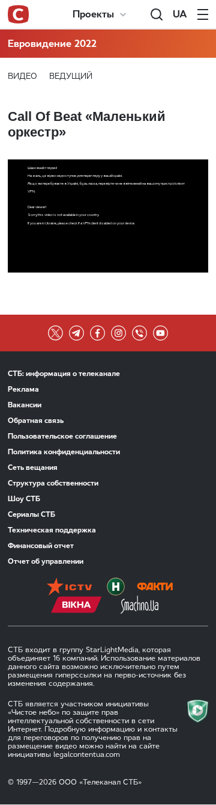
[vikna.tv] (76, 605)
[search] (157, 14)
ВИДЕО (22, 76)
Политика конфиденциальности (64, 452)
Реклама (23, 389)
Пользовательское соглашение (62, 436)
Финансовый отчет (41, 545)
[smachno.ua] (139, 605)
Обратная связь (36, 420)
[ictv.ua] (69, 587)
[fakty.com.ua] (155, 587)
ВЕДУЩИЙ (70, 76)
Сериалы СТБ (31, 514)
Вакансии (24, 405)
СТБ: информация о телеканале (64, 373)
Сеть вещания (33, 467)
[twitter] (55, 333)
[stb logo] (18, 14)
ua (180, 14)
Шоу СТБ (24, 499)
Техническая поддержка (52, 530)
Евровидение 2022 (52, 43)
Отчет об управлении (45, 561)
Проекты (93, 14)
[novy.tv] (116, 587)
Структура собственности (53, 483)
